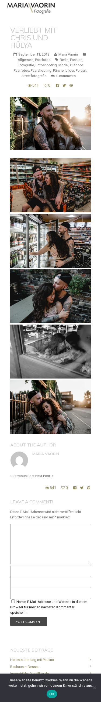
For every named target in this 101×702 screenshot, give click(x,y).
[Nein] (94, 687)
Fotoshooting (46, 65)
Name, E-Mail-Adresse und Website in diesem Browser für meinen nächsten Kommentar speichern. (48, 607)
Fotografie (26, 65)
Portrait (81, 70)
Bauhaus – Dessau (25, 667)
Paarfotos (42, 60)
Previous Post (23, 476)
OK (51, 694)
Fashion (76, 60)
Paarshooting (41, 70)
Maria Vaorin (45, 454)
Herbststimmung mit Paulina (32, 660)
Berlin (64, 60)
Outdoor (76, 65)
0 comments (66, 76)
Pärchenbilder (63, 70)
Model (63, 65)
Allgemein (25, 60)
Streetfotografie (34, 76)
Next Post (42, 476)
